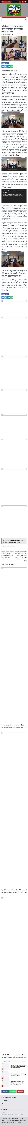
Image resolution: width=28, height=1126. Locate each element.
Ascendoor (10, 1122)
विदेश (2, 1103)
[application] (14, 164)
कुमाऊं (11, 546)
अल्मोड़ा (2, 546)
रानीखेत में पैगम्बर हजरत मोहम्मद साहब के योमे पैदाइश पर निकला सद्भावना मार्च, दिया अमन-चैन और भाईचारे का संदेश (17, 1083)
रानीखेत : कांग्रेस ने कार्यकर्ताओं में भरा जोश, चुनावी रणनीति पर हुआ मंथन (18, 1075)
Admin (4, 34)
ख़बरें (14, 546)
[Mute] (22, 170)
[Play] (3, 170)
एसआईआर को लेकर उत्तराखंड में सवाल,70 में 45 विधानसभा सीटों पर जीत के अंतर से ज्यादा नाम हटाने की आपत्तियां (18, 1066)
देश (2, 1106)
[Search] (25, 19)
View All (24, 1061)
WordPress (4, 1124)
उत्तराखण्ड (7, 546)
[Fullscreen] (24, 170)
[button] (14, 164)
